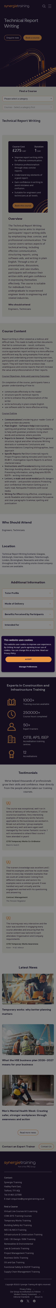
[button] (28, 666)
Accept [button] (28, 659)
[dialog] (28, 654)
